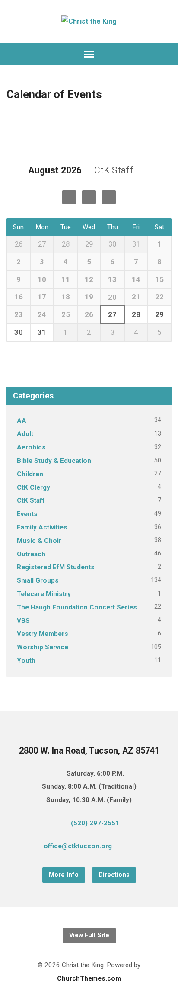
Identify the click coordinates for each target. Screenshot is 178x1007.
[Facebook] (143, 847)
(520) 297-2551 (95, 823)
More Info (64, 875)
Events (27, 514)
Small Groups (38, 580)
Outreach (31, 554)
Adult (25, 434)
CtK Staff (31, 500)
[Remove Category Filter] (143, 171)
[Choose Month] (89, 197)
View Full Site (89, 935)
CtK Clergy (33, 487)
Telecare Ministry (44, 594)
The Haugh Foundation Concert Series (77, 607)
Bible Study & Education (54, 461)
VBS (23, 621)
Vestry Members (42, 634)
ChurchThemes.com (89, 978)
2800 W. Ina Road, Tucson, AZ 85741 (89, 751)
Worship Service (42, 647)
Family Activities (42, 527)
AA (21, 421)
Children (30, 474)
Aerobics (31, 447)
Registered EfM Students (56, 567)
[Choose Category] (109, 197)
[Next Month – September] (69, 197)
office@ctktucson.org (78, 846)
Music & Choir (39, 541)
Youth (26, 660)
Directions (114, 875)
